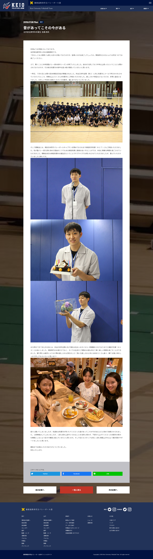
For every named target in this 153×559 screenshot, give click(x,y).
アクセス (111, 525)
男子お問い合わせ (114, 528)
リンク (111, 523)
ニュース (89, 520)
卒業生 (23, 541)
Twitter (45, 474)
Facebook (76, 474)
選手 (23, 530)
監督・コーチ (25, 533)
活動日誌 (24, 535)
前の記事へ (40, 490)
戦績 (23, 543)
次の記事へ (113, 490)
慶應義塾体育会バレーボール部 (37, 509)
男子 (41, 22)
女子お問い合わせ (114, 530)
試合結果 (24, 525)
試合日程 (24, 523)
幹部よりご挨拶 (70, 520)
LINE (107, 474)
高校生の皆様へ (26, 520)
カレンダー (25, 528)
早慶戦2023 (69, 530)
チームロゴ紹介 (70, 525)
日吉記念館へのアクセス (72, 533)
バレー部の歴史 (70, 523)
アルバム (24, 538)
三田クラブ (112, 520)
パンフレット (25, 546)
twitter (109, 509)
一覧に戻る (76, 490)
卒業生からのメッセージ (72, 528)
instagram (114, 509)
